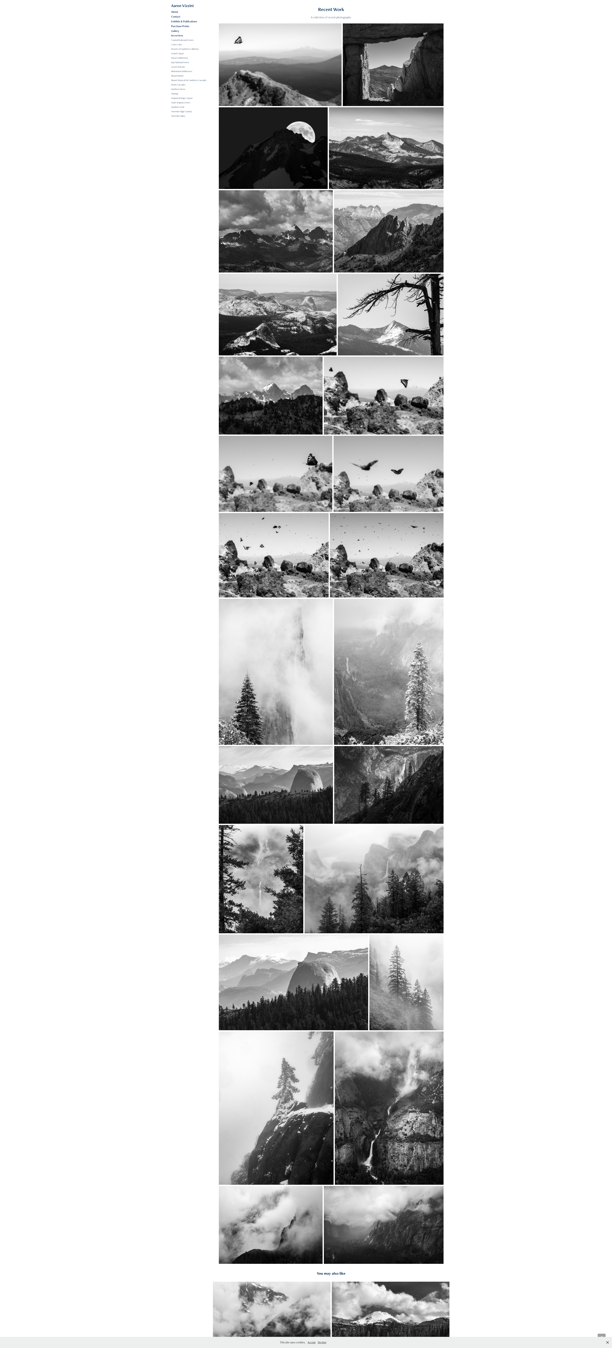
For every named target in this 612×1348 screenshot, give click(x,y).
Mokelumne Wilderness (181, 71)
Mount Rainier (177, 75)
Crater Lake (176, 44)
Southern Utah (177, 107)
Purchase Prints (180, 26)
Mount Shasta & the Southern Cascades (189, 80)
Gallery (175, 31)
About (174, 12)
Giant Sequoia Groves (180, 102)
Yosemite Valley (178, 115)
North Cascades (178, 84)
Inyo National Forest (180, 62)
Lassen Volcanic (178, 66)
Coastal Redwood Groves (182, 40)
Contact (175, 16)
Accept (312, 1342)
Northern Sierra (178, 89)
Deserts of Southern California (184, 49)
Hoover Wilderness (179, 57)
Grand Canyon (177, 53)
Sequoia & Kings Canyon (182, 98)
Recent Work (177, 35)
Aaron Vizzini (182, 5)
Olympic (175, 93)
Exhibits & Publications (184, 21)
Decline (322, 1342)
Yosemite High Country (181, 111)
